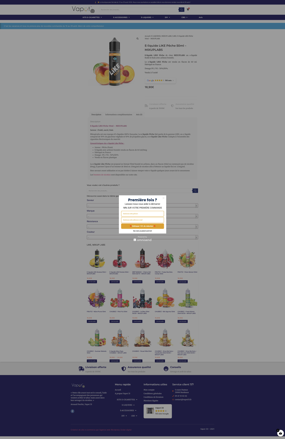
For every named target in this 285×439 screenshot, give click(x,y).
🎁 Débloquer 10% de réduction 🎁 (142, 226)
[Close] (163, 198)
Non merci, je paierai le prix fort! (142, 231)
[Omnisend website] (142, 239)
